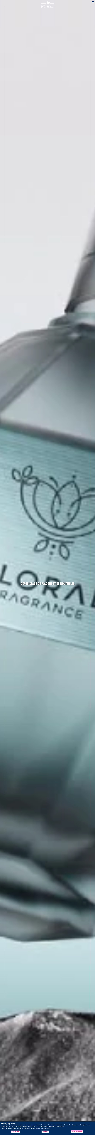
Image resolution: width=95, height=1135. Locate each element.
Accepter (15, 1131)
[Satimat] (47, 4)
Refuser (45, 1131)
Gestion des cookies (42, 1128)
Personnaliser (77, 1131)
